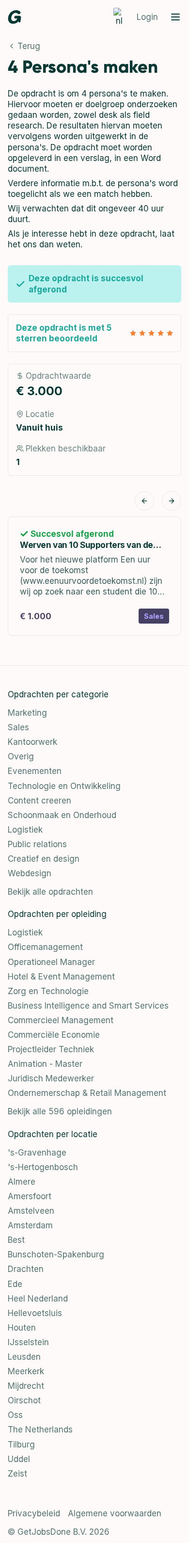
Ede (15, 1284)
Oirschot (24, 1400)
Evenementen (35, 771)
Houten (22, 1328)
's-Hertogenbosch (43, 1167)
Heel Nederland (38, 1298)
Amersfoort (29, 1196)
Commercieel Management (60, 1020)
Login (147, 17)
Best (16, 1240)
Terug (28, 46)
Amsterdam (30, 1225)
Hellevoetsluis (35, 1313)
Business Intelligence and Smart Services (88, 1006)
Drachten (26, 1269)
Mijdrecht (26, 1386)
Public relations (37, 844)
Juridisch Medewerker (51, 1078)
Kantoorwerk (32, 742)
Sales (18, 727)
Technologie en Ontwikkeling (64, 786)
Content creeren (39, 800)
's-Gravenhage (37, 1152)
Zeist (17, 1474)
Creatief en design (43, 859)
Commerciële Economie (54, 1035)
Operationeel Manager (51, 962)
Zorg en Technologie (48, 991)
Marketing (27, 713)
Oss (15, 1415)
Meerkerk (26, 1371)
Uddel (19, 1459)
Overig (21, 756)
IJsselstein (28, 1342)
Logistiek (25, 830)
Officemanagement (45, 947)
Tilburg (21, 1444)
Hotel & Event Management (61, 976)
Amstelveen (31, 1211)
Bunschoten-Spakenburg (56, 1254)
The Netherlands (40, 1429)
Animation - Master (45, 1064)
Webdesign (29, 873)
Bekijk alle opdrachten (50, 892)
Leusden (24, 1357)
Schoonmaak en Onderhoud (62, 815)
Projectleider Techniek (51, 1049)
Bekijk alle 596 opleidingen (60, 1111)
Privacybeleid (34, 1513)
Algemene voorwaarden (114, 1513)
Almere (21, 1182)
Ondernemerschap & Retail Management (87, 1093)
